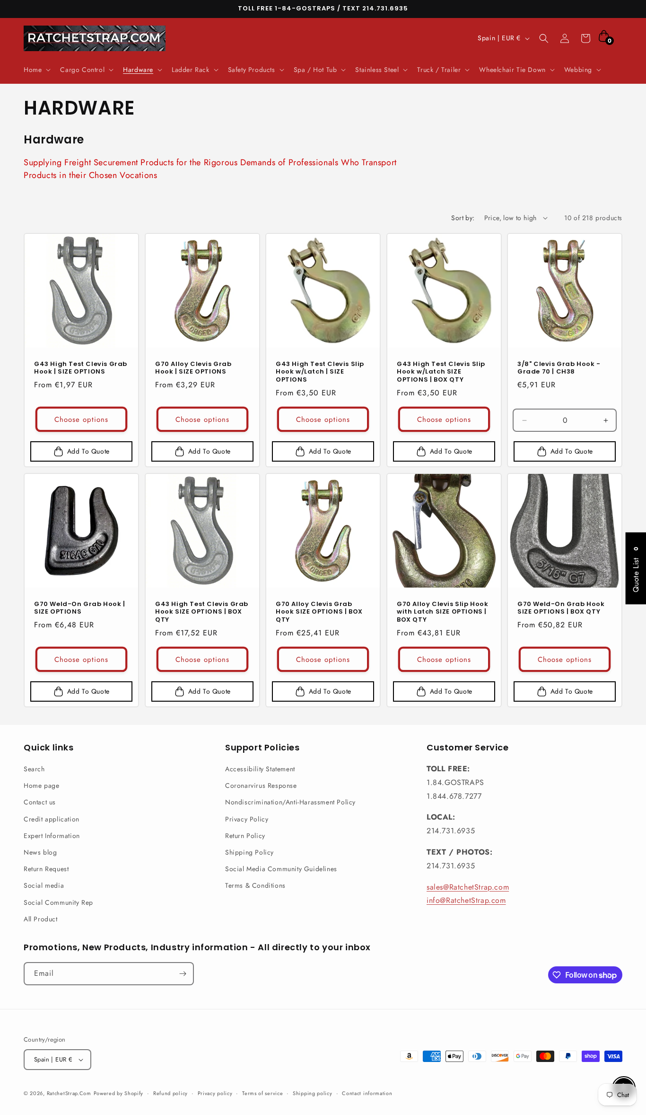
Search (34, 769)
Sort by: (462, 218)
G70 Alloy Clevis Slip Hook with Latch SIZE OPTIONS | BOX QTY (443, 612)
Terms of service (262, 1093)
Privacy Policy (246, 819)
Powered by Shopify (119, 1093)
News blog (40, 852)
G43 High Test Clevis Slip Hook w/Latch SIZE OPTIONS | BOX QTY (441, 372)
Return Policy (245, 835)
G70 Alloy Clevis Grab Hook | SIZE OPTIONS (193, 368)
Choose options (81, 419)
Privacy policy (215, 1093)
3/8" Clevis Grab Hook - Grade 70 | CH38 (559, 368)
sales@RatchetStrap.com (468, 887)
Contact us (40, 802)
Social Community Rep (58, 902)
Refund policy (170, 1093)
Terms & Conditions (255, 885)
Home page (41, 785)
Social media (44, 885)
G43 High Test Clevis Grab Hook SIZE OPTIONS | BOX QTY (201, 612)
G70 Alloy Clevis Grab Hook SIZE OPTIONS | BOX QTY (319, 612)
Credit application (51, 819)
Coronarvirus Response (261, 785)
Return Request (46, 869)
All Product (41, 919)
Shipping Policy (249, 852)
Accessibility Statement (260, 769)
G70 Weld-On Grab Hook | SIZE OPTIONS (79, 608)
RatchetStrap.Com (69, 1093)
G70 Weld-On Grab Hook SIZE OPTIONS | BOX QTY (561, 608)
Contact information (367, 1093)
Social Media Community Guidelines (281, 869)
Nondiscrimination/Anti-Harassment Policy (290, 802)
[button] (36, 70)
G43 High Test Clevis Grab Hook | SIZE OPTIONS (80, 368)
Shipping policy (312, 1093)
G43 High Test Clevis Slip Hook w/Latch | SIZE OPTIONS (320, 372)
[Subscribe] (182, 973)
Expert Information (52, 835)
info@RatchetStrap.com (466, 900)
